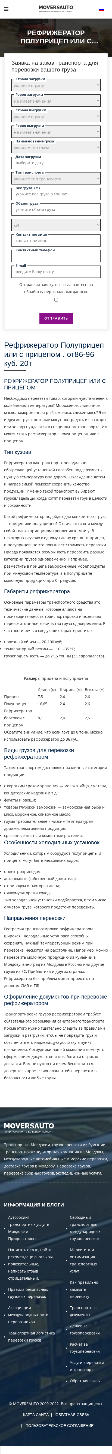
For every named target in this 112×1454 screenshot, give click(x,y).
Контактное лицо (31, 234)
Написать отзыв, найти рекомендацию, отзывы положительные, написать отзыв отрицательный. (30, 1264)
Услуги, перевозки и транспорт (87, 1366)
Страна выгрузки (30, 110)
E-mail (20, 265)
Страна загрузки (30, 78)
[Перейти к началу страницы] (0, 1450)
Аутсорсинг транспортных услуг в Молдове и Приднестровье (28, 1228)
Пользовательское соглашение (60, 1425)
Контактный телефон (35, 250)
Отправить (56, 318)
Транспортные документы (84, 1311)
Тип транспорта (29, 172)
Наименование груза (34, 141)
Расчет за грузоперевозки (85, 1348)
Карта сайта (36, 1415)
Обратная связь (85, 1380)
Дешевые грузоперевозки (85, 1329)
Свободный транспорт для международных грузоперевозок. (85, 1228)
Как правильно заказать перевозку (84, 1289)
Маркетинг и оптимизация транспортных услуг (83, 1260)
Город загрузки (29, 94)
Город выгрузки (29, 125)
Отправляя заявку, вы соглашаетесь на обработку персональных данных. (56, 288)
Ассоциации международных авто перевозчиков (28, 1314)
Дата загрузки (28, 156)
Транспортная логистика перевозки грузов (31, 1336)
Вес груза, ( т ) (27, 187)
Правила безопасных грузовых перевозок (28, 1293)
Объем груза (26, 203)
